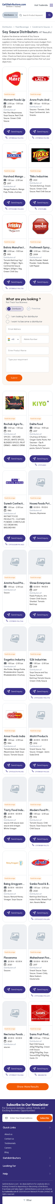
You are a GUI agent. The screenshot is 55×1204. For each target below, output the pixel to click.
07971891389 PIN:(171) (42, 845)
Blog (7, 1152)
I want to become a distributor (26, 321)
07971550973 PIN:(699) (42, 919)
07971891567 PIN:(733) (16, 288)
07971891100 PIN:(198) (42, 138)
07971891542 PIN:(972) (16, 138)
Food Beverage (22, 27)
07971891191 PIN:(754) (16, 621)
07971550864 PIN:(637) (42, 996)
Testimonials (10, 1143)
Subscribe (44, 1118)
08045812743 (42, 1075)
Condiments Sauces (41, 27)
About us (8, 1134)
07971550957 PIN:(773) (42, 698)
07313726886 (42, 209)
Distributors (9, 15)
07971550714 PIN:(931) (16, 772)
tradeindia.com (11, 1191)
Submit (14, 378)
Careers (8, 1148)
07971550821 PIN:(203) (16, 209)
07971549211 (42, 465)
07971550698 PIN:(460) (16, 545)
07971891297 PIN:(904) (16, 1075)
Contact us (9, 1139)
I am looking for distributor (24, 316)
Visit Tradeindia (41, 5)
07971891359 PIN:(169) (42, 772)
